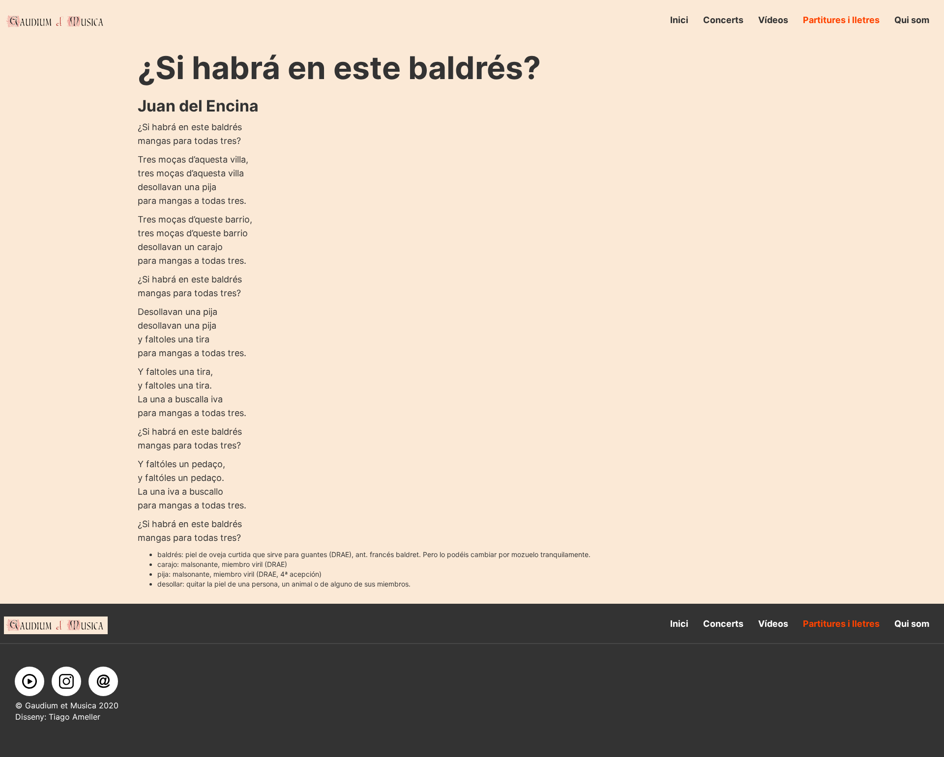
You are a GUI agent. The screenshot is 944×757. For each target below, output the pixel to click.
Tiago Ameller (73, 717)
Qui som (911, 20)
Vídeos (773, 20)
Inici (679, 20)
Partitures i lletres (841, 20)
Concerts (723, 20)
